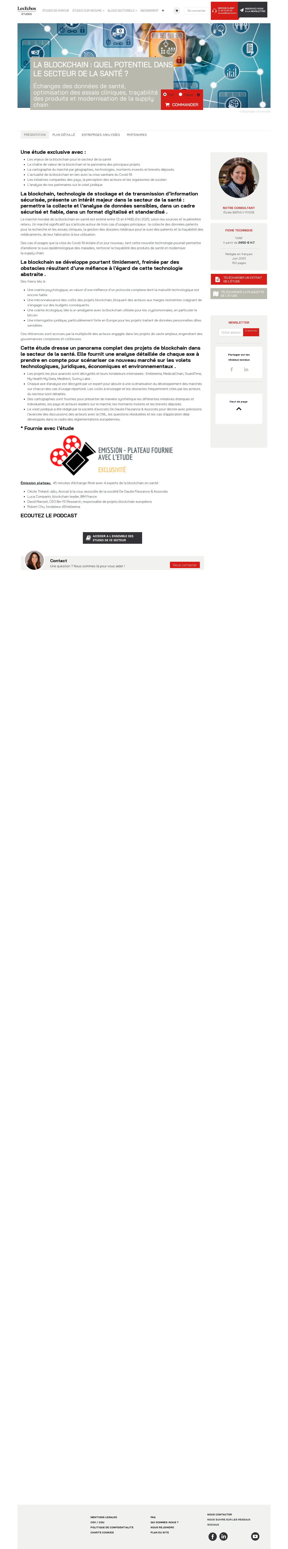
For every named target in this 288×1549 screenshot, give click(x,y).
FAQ (153, 1535)
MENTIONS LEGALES (103, 1535)
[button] (182, 104)
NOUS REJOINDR (161, 1545)
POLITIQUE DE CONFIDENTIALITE (111, 1545)
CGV (93, 1540)
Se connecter (196, 10)
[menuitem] (56, 11)
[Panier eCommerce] (176, 11)
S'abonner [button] (251, 336)
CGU (101, 1540)
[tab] (35, 135)
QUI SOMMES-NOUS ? (165, 1540)
